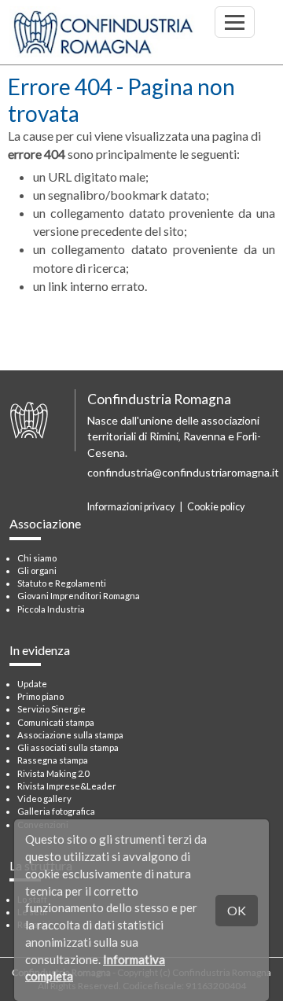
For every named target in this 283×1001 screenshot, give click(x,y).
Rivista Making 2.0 (53, 773)
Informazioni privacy (131, 507)
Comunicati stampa (55, 722)
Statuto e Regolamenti (61, 583)
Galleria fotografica (56, 811)
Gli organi (37, 570)
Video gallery (44, 798)
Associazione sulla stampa (70, 735)
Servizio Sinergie (51, 709)
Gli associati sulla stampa (68, 747)
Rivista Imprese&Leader (66, 786)
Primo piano (40, 696)
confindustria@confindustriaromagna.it (183, 472)
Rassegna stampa (52, 760)
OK (236, 910)
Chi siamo (37, 558)
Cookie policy (215, 507)
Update (32, 684)
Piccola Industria (51, 609)
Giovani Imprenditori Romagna (78, 596)
